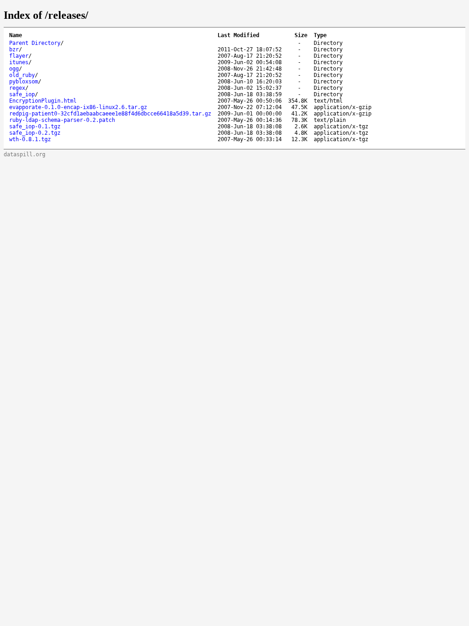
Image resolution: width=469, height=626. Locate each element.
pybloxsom (23, 81)
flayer (18, 56)
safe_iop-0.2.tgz (34, 133)
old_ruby (22, 75)
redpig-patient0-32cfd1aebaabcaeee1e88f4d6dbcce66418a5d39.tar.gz (110, 113)
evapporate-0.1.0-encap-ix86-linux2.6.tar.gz (78, 107)
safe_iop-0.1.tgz (34, 126)
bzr (14, 49)
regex (17, 88)
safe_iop (22, 94)
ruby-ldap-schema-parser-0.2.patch (62, 120)
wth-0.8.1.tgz (30, 139)
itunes (18, 62)
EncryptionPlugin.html (42, 101)
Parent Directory (34, 43)
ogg (14, 69)
